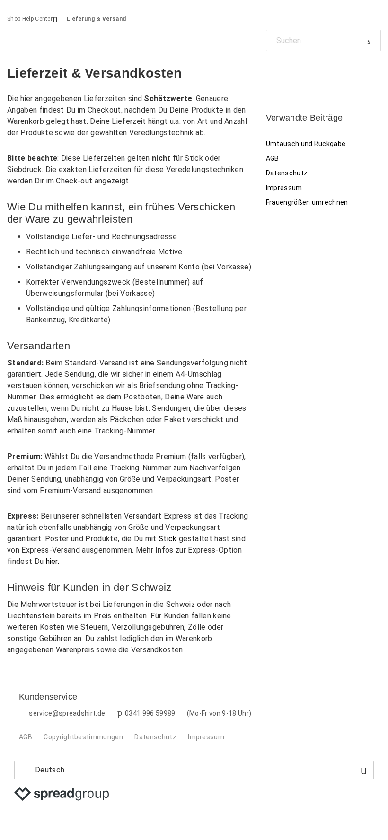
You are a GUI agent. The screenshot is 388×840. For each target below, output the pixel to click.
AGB (272, 158)
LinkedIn (305, 72)
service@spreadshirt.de (67, 713)
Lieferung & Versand (96, 19)
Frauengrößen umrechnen (307, 202)
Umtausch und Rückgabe (306, 143)
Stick (168, 538)
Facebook (273, 72)
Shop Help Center (30, 19)
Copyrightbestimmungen (83, 737)
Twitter (289, 72)
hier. (53, 561)
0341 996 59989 (150, 713)
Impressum (284, 187)
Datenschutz (287, 173)
